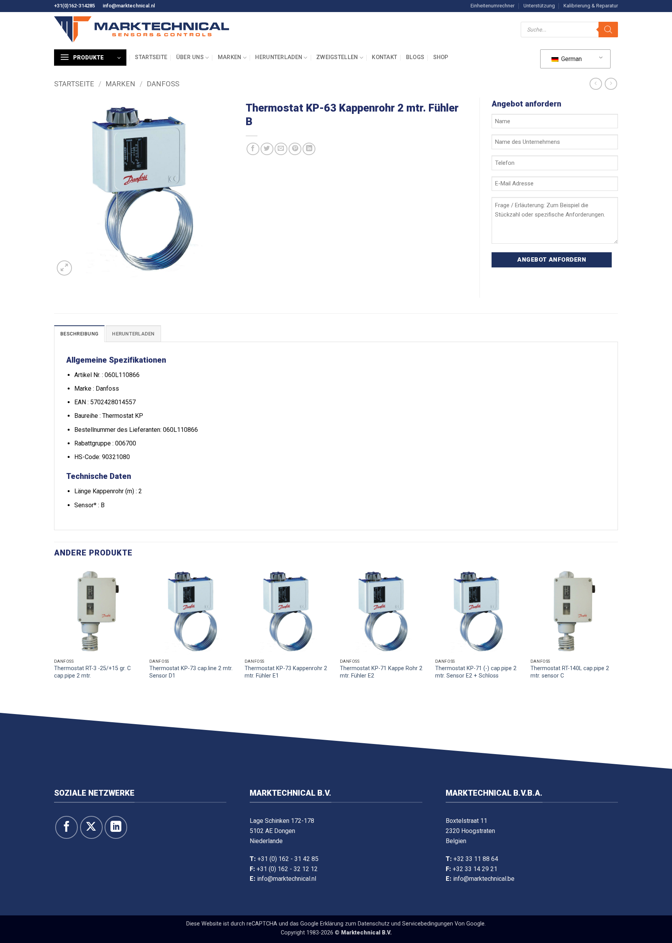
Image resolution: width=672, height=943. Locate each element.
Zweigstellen (337, 57)
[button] (90, 57)
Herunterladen (278, 57)
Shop (440, 57)
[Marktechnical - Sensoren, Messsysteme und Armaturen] (141, 29)
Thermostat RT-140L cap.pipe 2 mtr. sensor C (569, 672)
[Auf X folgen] (91, 827)
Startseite (151, 57)
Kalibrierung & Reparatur (591, 6)
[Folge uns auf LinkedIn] (116, 827)
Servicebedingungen (427, 923)
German (571, 59)
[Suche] (608, 29)
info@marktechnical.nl (129, 6)
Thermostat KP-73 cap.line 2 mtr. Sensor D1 (191, 672)
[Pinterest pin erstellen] (295, 149)
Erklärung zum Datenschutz (355, 923)
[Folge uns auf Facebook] (66, 827)
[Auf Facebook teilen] (253, 149)
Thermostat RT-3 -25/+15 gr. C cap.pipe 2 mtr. (92, 672)
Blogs (415, 57)
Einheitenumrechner (492, 6)
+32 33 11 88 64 (475, 859)
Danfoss (163, 84)
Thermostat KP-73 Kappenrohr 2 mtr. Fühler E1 (286, 672)
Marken (230, 57)
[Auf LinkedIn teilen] (309, 149)
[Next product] (596, 84)
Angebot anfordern (551, 259)
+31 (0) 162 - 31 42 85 (287, 859)
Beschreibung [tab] (79, 334)
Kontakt (384, 57)
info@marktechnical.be (483, 878)
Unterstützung (539, 6)
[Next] (617, 638)
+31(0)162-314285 (74, 6)
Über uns (190, 57)
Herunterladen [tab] (133, 334)
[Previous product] (611, 84)
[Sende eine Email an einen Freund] (281, 149)
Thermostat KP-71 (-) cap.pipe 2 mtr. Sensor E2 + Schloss (475, 672)
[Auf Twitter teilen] (267, 149)
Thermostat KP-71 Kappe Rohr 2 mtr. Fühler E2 (381, 672)
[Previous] (54, 638)
